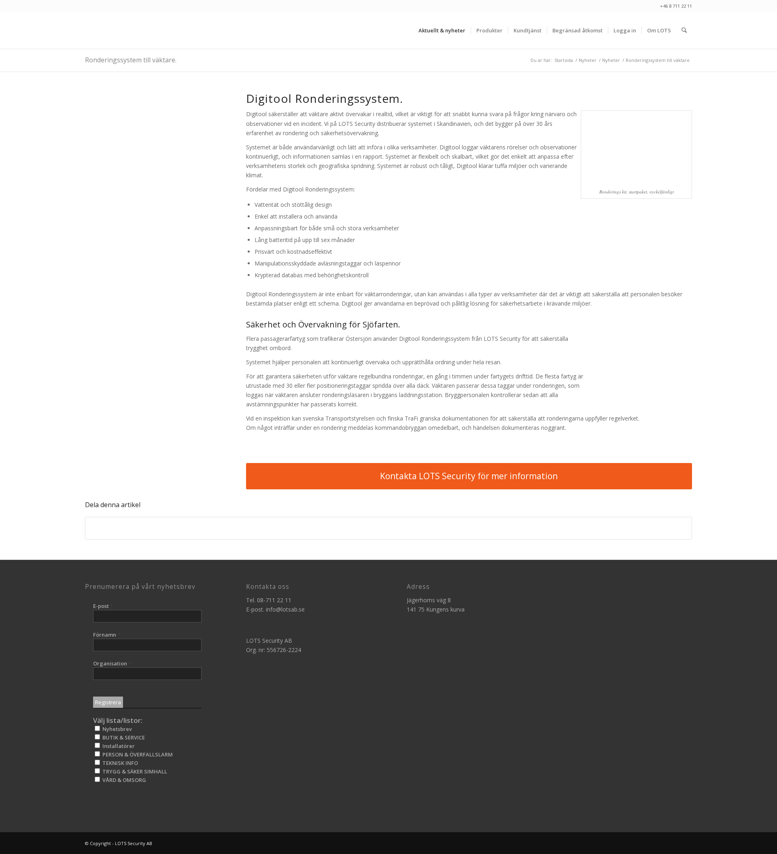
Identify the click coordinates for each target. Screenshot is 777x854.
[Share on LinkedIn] (388, 528)
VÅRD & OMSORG (123, 780)
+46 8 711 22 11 (676, 6)
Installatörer (118, 746)
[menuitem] (442, 30)
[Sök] (684, 30)
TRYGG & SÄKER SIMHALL (134, 771)
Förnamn (106, 634)
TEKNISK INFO (119, 763)
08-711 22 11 (274, 600)
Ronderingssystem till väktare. (130, 59)
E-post (103, 606)
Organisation (112, 663)
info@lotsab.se (285, 609)
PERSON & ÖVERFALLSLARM (137, 754)
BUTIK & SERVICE (123, 737)
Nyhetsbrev (116, 729)
